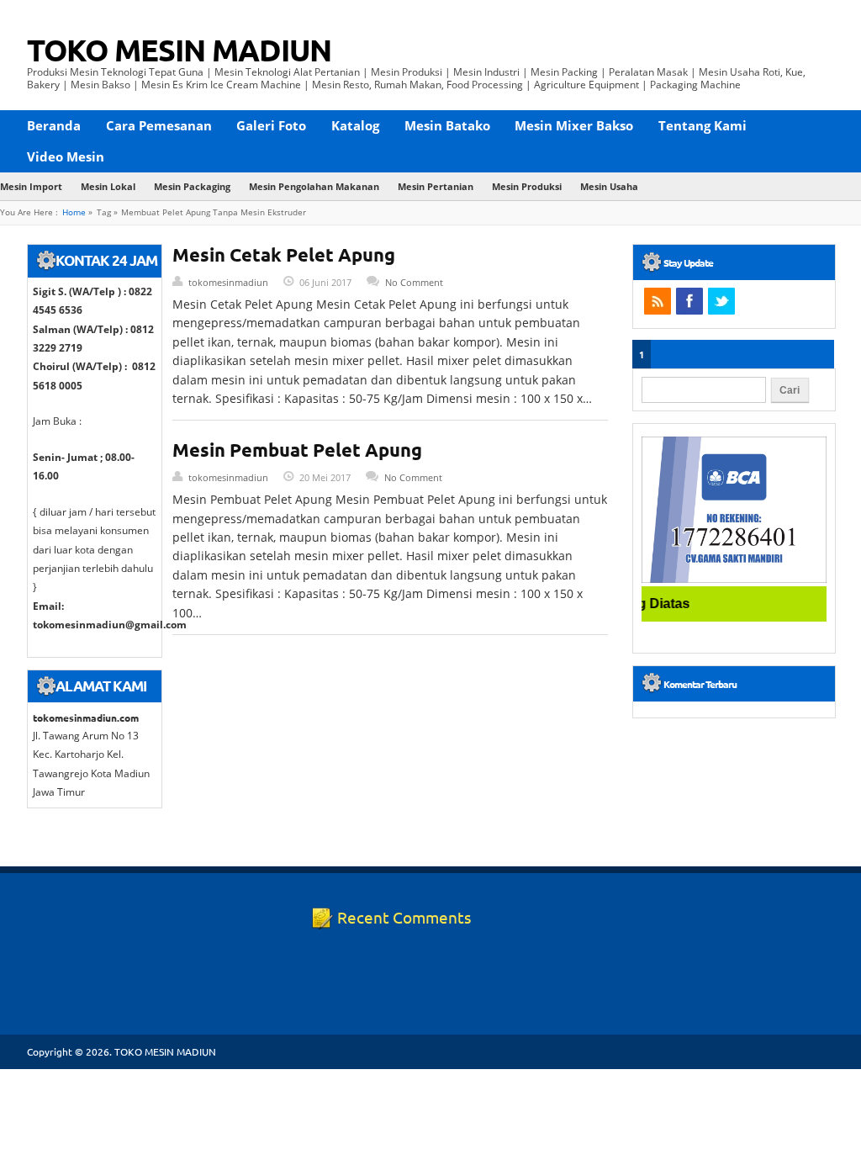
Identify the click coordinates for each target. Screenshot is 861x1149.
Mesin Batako (447, 125)
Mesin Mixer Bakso (574, 125)
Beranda (54, 125)
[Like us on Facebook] (689, 301)
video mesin (65, 156)
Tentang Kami (702, 125)
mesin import (31, 186)
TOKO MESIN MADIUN (179, 49)
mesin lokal (108, 186)
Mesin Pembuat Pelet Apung (297, 449)
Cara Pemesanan (159, 125)
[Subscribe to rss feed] (657, 301)
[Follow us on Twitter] (721, 301)
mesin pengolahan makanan (314, 186)
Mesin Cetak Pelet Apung (283, 254)
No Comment (414, 282)
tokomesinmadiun (228, 282)
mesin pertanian (435, 186)
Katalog (355, 125)
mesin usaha (609, 186)
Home (74, 212)
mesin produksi (527, 186)
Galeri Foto (271, 125)
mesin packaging (192, 186)
